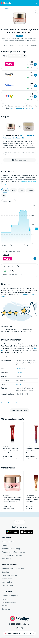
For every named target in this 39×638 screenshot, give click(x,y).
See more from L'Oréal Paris (11, 403)
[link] (19, 142)
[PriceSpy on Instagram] (21, 628)
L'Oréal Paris (20, 369)
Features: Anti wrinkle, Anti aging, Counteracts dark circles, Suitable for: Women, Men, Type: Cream (19, 40)
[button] (4, 56)
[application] (19, 226)
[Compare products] (35, 12)
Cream (18, 384)
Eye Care (6, 8)
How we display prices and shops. (21, 108)
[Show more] (3, 64)
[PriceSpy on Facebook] (17, 628)
